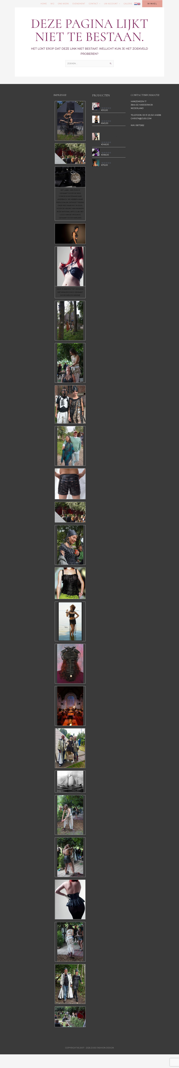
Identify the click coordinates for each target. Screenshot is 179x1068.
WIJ (52, 3)
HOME (43, 3)
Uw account (111, 3)
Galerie (128, 3)
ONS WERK (63, 3)
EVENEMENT (78, 3)
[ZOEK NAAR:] (89, 63)
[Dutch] (135, 3)
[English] (138, 3)
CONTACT (93, 3)
